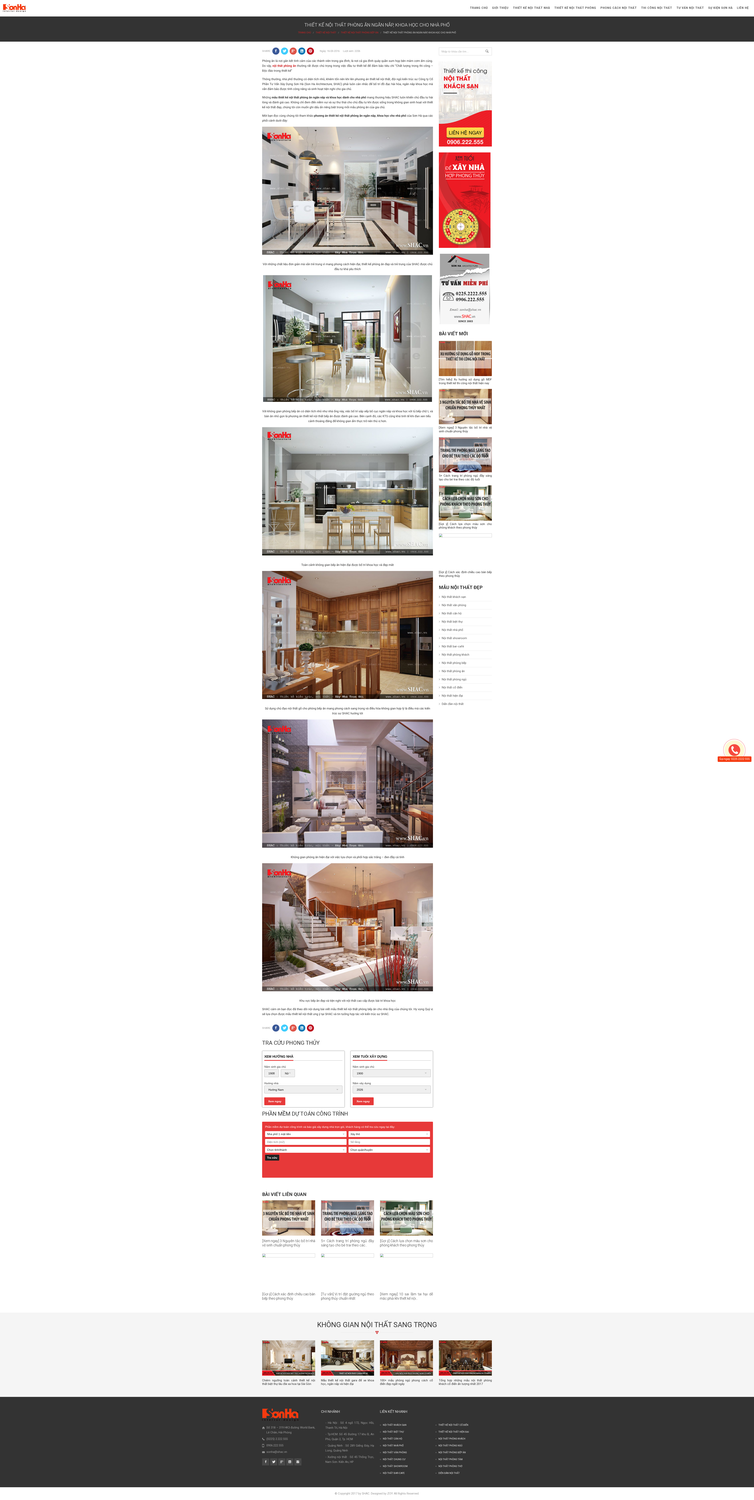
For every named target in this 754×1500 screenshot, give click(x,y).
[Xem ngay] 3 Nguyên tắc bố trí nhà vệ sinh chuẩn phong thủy (288, 1243)
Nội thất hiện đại (452, 695)
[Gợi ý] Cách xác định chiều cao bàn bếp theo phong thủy (288, 1296)
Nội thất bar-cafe (394, 1473)
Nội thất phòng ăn (453, 671)
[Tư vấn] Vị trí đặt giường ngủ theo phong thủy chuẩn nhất (347, 1296)
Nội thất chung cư (394, 1459)
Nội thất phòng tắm (450, 1459)
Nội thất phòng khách (455, 654)
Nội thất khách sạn (454, 597)
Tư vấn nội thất (690, 8)
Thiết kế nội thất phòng (575, 8)
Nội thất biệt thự (452, 621)
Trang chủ (479, 8)
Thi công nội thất (656, 8)
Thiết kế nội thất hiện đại (453, 1431)
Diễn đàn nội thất (453, 704)
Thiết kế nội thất (326, 32)
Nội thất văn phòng (454, 605)
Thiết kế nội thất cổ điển (453, 1425)
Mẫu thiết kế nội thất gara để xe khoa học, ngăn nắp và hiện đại (347, 1382)
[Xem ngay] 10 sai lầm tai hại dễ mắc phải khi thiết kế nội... (406, 1296)
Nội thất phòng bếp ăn (452, 1452)
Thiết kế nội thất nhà (531, 8)
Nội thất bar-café (453, 646)
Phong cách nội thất (618, 8)
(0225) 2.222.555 (277, 1439)
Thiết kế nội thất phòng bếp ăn (359, 32)
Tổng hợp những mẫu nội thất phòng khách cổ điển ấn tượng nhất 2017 (465, 1382)
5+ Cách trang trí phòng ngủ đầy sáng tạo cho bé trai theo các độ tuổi (465, 477)
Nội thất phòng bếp (454, 663)
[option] (288, 1363)
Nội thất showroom (454, 638)
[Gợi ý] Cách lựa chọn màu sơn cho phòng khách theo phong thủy (406, 1243)
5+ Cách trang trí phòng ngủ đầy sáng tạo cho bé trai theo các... (347, 1243)
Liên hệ (743, 8)
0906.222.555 (274, 1445)
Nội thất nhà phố (452, 630)
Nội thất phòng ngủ (454, 679)
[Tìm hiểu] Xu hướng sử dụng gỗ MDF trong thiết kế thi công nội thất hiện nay (465, 381)
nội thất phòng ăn (284, 66)
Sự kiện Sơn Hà (720, 8)
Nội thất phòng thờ (450, 1466)
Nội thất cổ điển (452, 687)
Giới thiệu (500, 8)
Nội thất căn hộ (452, 613)
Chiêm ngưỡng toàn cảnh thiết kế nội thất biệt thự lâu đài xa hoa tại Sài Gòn (288, 1382)
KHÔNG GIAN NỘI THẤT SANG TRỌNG (377, 1325)
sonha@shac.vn (276, 1452)
